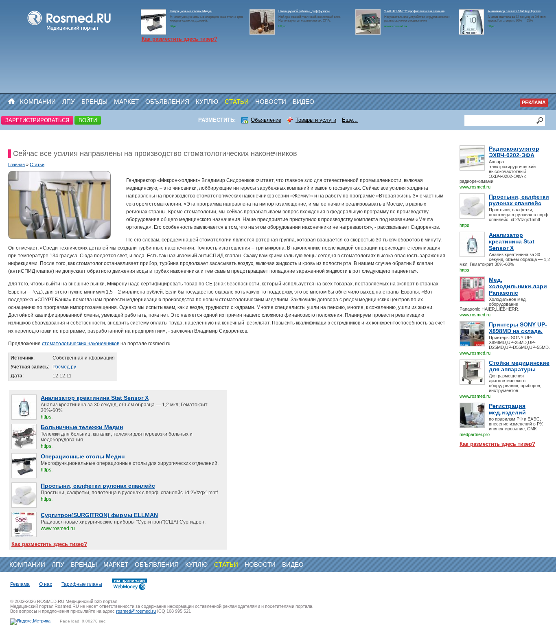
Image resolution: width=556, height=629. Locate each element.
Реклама (534, 102)
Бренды (94, 101)
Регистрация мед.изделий (507, 409)
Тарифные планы (81, 584)
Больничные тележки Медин (82, 427)
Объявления (167, 101)
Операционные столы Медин (191, 11)
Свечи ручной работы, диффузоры (304, 11)
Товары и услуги (316, 120)
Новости (270, 101)
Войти (88, 120)
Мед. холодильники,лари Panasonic (518, 286)
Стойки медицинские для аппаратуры (519, 366)
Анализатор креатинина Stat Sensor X (511, 241)
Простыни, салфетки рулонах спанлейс (519, 199)
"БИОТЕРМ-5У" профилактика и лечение (414, 11)
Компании (38, 101)
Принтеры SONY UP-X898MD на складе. (518, 327)
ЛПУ (68, 101)
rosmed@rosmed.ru (136, 611)
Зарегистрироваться (37, 120)
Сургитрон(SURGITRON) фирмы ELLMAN (99, 515)
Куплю (207, 101)
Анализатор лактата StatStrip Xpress (514, 11)
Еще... (350, 120)
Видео (303, 101)
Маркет (126, 101)
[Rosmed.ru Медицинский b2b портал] (69, 31)
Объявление (266, 120)
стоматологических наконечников (80, 343)
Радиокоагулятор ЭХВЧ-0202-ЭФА (514, 151)
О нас (45, 584)
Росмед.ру (64, 367)
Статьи (237, 101)
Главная (16, 164)
